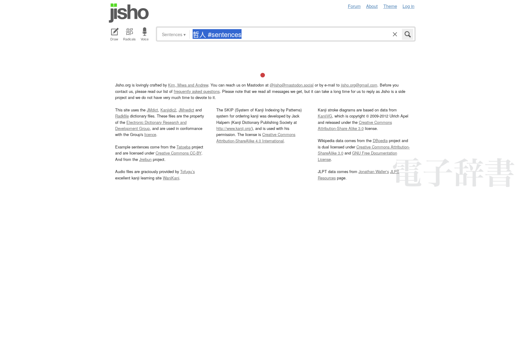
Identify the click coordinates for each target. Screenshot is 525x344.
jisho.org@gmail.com (359, 85)
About (372, 6)
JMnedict (186, 110)
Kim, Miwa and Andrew (188, 85)
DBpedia (380, 140)
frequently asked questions (197, 91)
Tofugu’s (187, 171)
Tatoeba (183, 147)
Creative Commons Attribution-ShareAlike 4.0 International (255, 137)
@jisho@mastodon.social (292, 85)
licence (150, 134)
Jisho (129, 13)
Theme (390, 6)
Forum (354, 6)
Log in (408, 6)
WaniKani (171, 178)
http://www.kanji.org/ (234, 128)
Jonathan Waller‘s (374, 171)
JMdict (152, 110)
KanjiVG (325, 116)
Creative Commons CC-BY (178, 153)
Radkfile (122, 116)
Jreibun (145, 159)
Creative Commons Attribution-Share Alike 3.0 (355, 125)
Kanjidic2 (168, 110)
